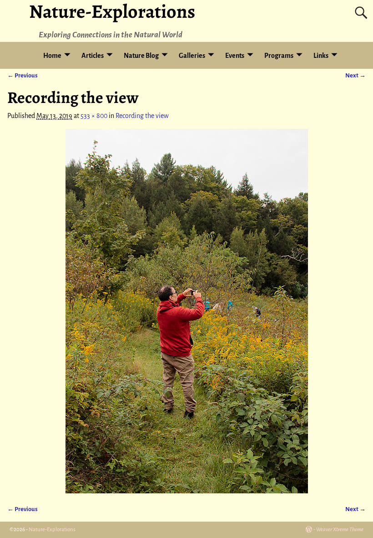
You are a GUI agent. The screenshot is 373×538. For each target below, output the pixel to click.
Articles (92, 55)
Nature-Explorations (52, 530)
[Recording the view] (186, 311)
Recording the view (142, 115)
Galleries (192, 55)
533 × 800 (94, 115)
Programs (278, 55)
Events (234, 55)
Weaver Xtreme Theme (339, 530)
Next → (355, 75)
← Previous (22, 75)
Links (320, 55)
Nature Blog (141, 55)
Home (52, 55)
